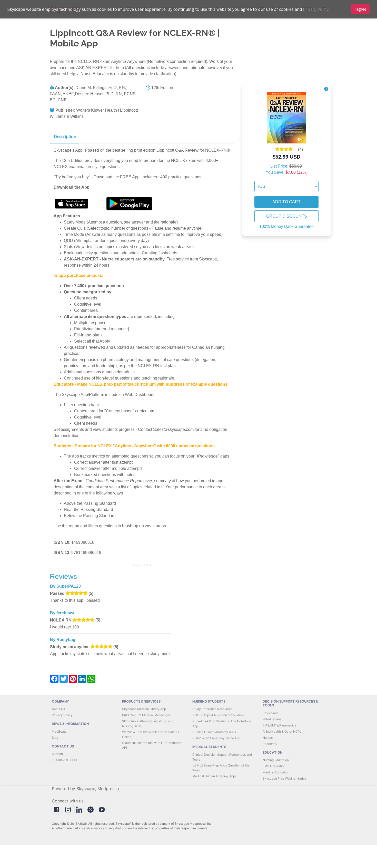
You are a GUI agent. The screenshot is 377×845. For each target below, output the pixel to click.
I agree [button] (360, 9)
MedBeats (59, 731)
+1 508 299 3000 (64, 760)
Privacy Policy (62, 715)
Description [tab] (65, 136)
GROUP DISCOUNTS (286, 216)
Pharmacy (270, 744)
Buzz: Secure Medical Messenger (146, 715)
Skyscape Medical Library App (144, 709)
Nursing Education (276, 760)
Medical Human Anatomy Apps (214, 776)
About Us (58, 709)
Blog (55, 738)
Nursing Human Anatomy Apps (214, 732)
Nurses (268, 738)
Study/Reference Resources (212, 709)
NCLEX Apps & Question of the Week (218, 715)
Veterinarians (272, 719)
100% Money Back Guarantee (286, 226)
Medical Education (276, 772)
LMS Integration (274, 766)
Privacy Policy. (316, 9)
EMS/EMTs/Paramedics (279, 725)
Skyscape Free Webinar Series (284, 778)
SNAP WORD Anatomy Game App (216, 738)
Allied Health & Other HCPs (282, 731)
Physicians (270, 713)
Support (57, 754)
